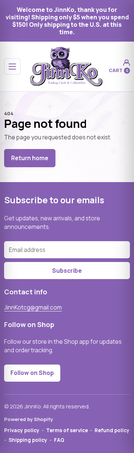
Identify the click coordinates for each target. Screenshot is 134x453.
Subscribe (67, 271)
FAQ (59, 440)
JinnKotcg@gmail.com (33, 307)
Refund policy (112, 430)
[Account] (126, 62)
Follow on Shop (32, 373)
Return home (29, 158)
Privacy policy (21, 430)
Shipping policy (28, 440)
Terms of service (67, 430)
